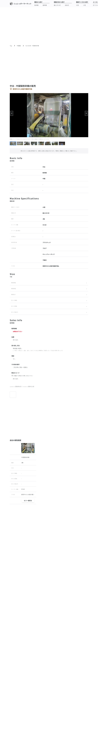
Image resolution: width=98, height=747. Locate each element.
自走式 (67, 5)
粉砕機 (36, 5)
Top (11, 46)
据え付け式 (57, 5)
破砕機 (45, 5)
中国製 (19, 46)
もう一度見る (28, 500)
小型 (84, 5)
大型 (77, 5)
